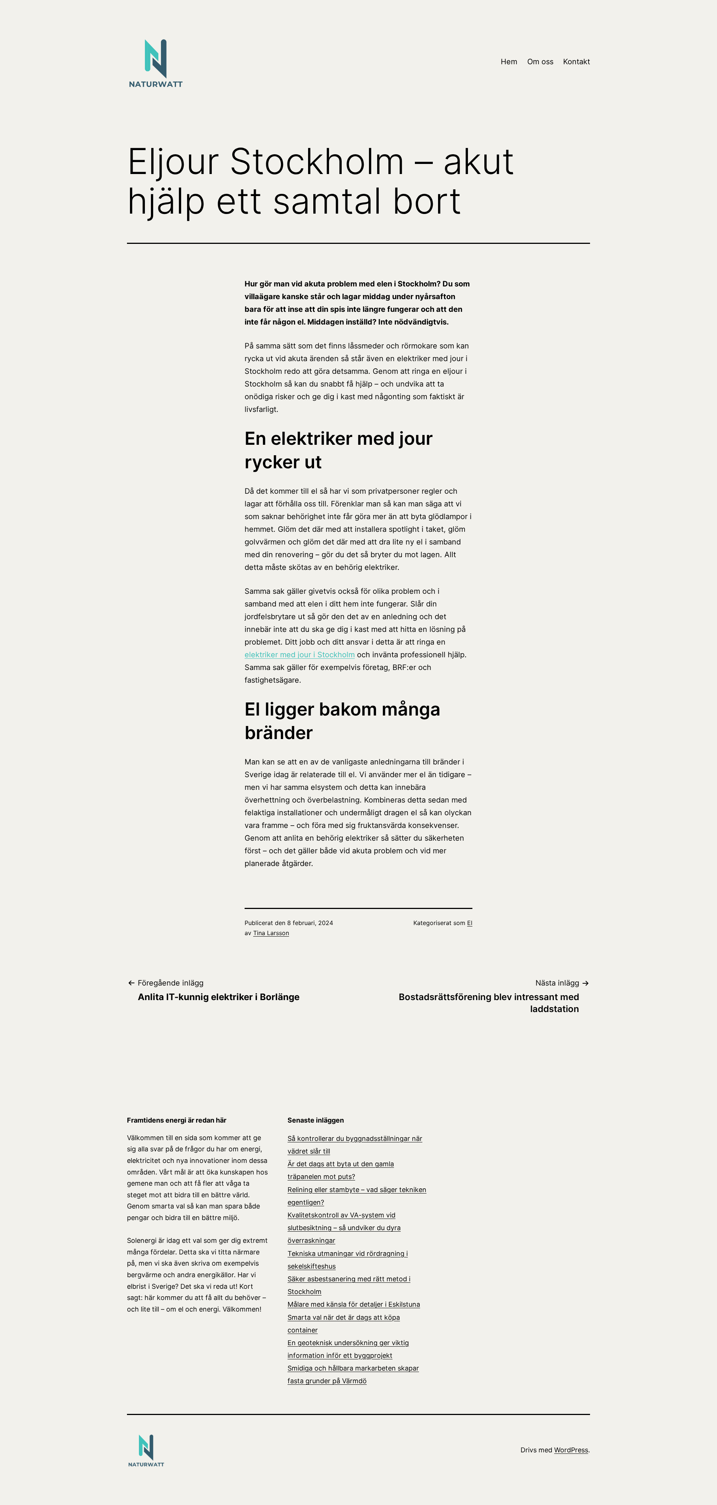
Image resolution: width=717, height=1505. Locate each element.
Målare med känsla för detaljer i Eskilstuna (354, 1304)
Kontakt (576, 61)
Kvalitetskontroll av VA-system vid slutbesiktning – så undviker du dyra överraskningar (344, 1227)
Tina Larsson (271, 933)
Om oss (540, 61)
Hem (509, 61)
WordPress (571, 1450)
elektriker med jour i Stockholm (300, 654)
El (469, 923)
